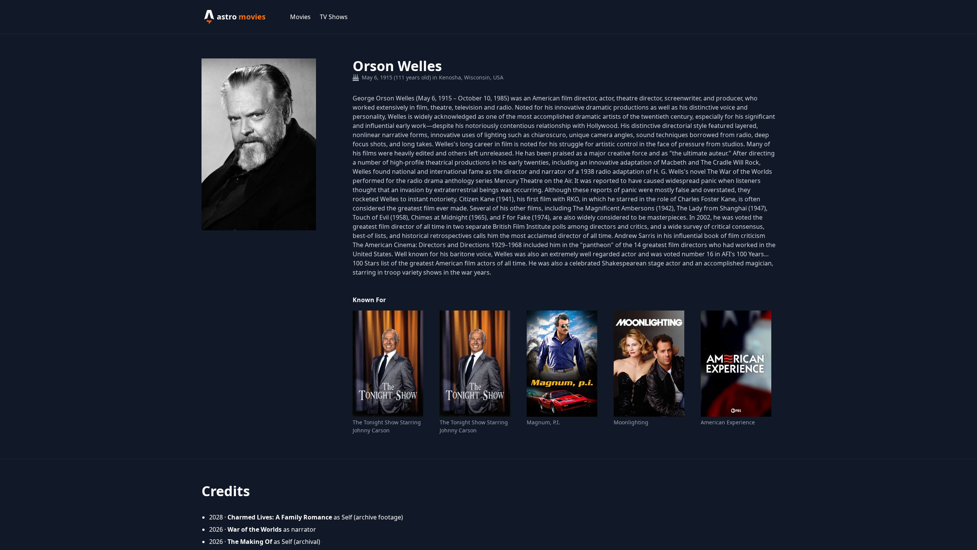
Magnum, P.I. (543, 422)
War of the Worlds (254, 529)
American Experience (728, 422)
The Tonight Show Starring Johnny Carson (387, 426)
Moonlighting (631, 422)
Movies (300, 17)
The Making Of (249, 541)
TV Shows (334, 17)
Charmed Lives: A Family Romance (279, 517)
